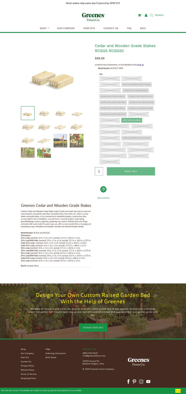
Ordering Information (56, 353)
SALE (143, 28)
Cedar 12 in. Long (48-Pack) (136, 90)
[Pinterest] (134, 382)
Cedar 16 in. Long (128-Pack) (113, 114)
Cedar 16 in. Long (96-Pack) (140, 108)
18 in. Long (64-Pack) (110, 120)
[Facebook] (128, 382)
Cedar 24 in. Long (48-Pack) (136, 144)
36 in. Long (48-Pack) (139, 156)
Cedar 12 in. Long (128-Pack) (113, 102)
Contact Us (26, 361)
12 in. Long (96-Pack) (110, 84)
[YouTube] (148, 382)
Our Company (27, 353)
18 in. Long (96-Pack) (132, 120)
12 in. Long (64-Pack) (132, 79)
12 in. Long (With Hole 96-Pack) (136, 84)
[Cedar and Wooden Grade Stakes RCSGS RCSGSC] (53, 74)
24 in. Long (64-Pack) (132, 132)
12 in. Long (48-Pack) (110, 79)
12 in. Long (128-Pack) (110, 90)
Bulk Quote (51, 357)
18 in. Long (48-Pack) (139, 114)
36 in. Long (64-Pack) (110, 162)
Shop (23, 349)
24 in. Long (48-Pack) (110, 132)
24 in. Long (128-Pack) (110, 144)
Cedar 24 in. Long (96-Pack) (140, 150)
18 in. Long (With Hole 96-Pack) (114, 126)
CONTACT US (111, 28)
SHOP (43, 28)
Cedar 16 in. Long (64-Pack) (113, 108)
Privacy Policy (27, 365)
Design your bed (93, 327)
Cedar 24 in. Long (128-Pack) (113, 156)
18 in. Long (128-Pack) (141, 126)
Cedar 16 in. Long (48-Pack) (141, 102)
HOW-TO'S (89, 28)
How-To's (25, 357)
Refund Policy (27, 370)
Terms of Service (29, 374)
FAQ (129, 28)
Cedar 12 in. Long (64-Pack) (113, 96)
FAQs (48, 349)
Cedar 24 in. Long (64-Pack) (113, 150)
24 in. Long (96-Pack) (110, 138)
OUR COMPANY (66, 28)
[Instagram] (141, 382)
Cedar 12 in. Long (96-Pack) (140, 96)
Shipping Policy (28, 378)
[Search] (151, 15)
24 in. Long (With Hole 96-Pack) (136, 138)
